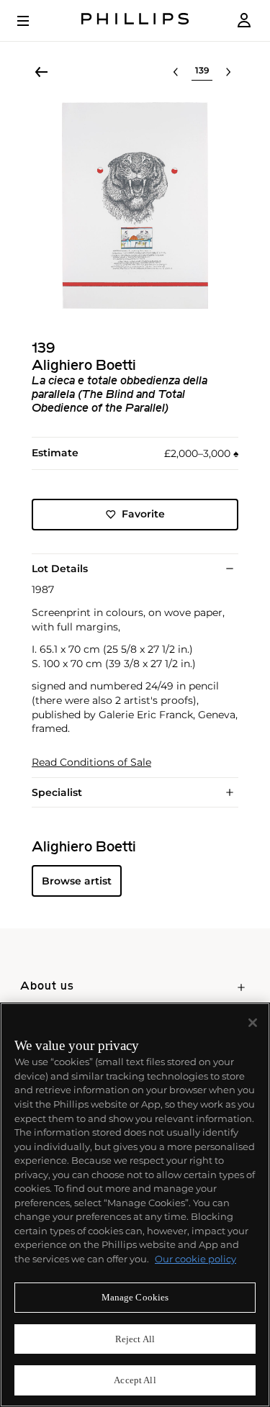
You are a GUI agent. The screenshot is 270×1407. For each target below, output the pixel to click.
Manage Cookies (135, 1297)
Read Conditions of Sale (91, 762)
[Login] (244, 21)
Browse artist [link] (77, 880)
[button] (135, 205)
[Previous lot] (176, 72)
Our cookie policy (195, 1259)
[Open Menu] (33, 21)
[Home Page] (135, 20)
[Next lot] (228, 72)
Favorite (143, 513)
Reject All (135, 1339)
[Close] (253, 1023)
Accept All (135, 1380)
